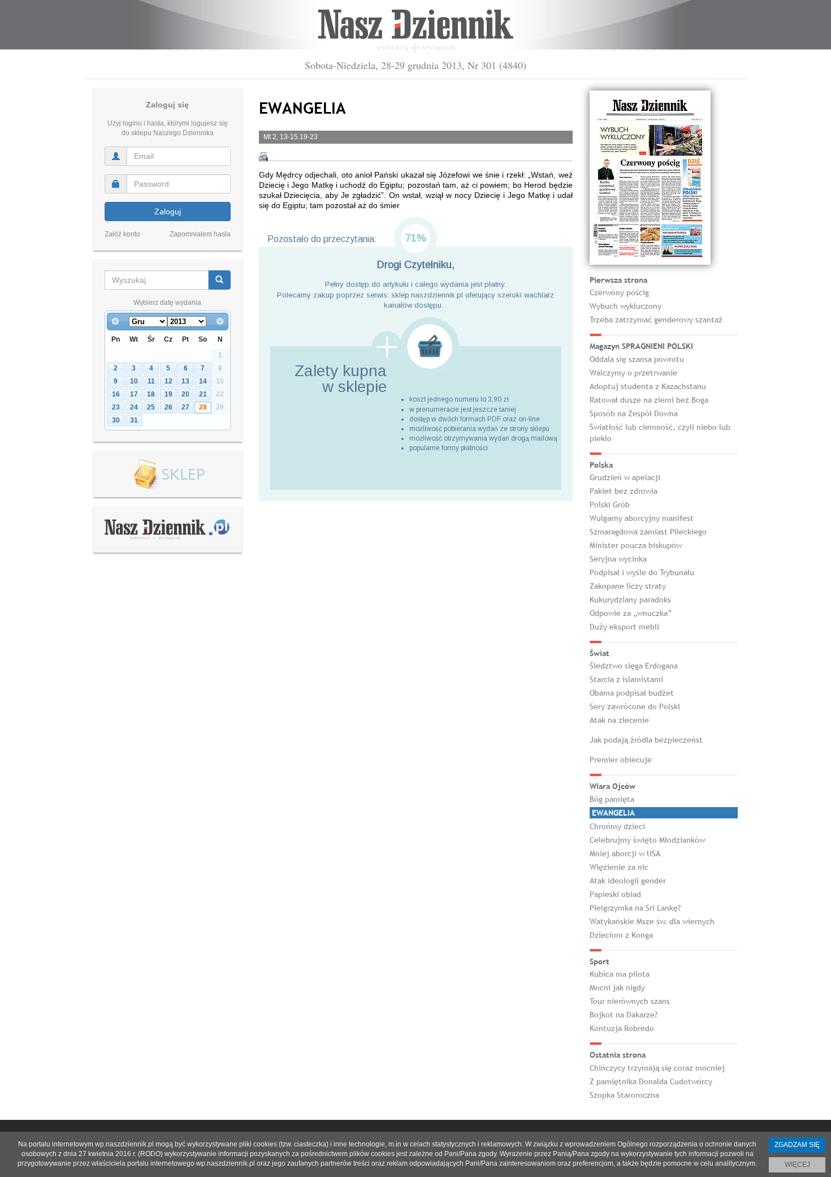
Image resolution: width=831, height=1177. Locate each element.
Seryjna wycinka (618, 559)
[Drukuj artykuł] (263, 156)
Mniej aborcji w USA (625, 853)
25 (151, 407)
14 (203, 381)
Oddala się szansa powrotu (637, 359)
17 (134, 394)
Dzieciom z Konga (621, 935)
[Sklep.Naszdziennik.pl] (168, 474)
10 (134, 381)
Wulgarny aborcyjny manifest (642, 518)
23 (116, 407)
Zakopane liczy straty (628, 586)
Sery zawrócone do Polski (635, 706)
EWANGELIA (613, 813)
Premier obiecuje (621, 760)
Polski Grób (610, 504)
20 (185, 394)
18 (151, 394)
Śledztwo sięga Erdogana (634, 666)
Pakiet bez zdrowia (623, 491)
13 (185, 381)
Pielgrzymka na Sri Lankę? (635, 908)
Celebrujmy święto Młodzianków (647, 840)
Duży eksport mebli (624, 627)
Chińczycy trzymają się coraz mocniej (657, 1068)
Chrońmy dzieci (617, 826)
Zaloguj (167, 211)
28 (203, 407)
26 (168, 407)
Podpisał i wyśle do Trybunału (642, 572)
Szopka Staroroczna (624, 1095)
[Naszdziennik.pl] (167, 529)
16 (116, 394)
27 (185, 407)
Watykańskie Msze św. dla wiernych (652, 921)
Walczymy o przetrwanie (633, 373)
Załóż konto (122, 234)
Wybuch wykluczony (625, 306)
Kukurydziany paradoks (630, 599)
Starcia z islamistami (626, 679)
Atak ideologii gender (628, 881)
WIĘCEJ (797, 1165)
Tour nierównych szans (630, 1001)
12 (168, 381)
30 (116, 420)
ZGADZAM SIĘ (797, 1145)
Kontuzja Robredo (622, 1028)
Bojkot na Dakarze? (623, 1015)
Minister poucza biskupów (636, 545)
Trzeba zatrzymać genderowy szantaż (656, 319)
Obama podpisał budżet (632, 693)
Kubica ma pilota (620, 974)
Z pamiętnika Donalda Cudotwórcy (651, 1081)
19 (168, 394)
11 (151, 381)
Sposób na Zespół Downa (634, 413)
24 (134, 407)
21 (203, 394)
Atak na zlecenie (619, 720)
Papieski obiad (615, 894)
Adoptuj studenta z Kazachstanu (648, 386)
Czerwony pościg (619, 292)
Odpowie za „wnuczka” (631, 613)
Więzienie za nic (619, 867)
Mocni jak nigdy (617, 987)
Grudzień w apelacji (625, 477)
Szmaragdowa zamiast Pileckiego (648, 532)
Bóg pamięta (612, 799)
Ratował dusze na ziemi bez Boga (649, 400)
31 (134, 420)
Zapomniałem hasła (200, 234)
